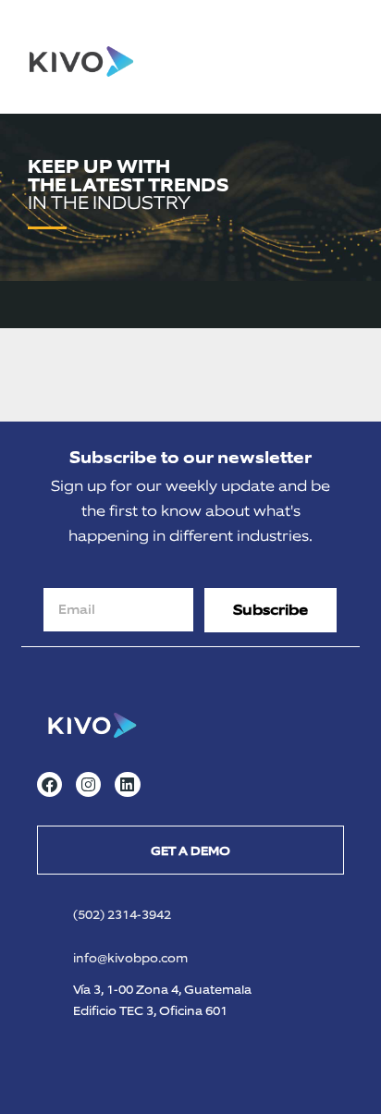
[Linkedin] (127, 784)
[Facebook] (49, 784)
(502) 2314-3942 (122, 915)
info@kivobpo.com (130, 958)
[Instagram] (88, 784)
